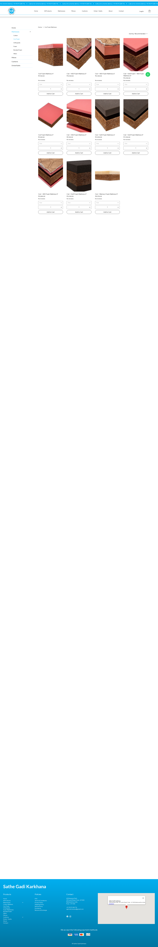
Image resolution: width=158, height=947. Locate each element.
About (5, 921)
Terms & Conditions (41, 900)
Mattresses (15, 32)
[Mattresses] (30, 32)
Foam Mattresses (8, 910)
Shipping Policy (39, 904)
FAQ (36, 898)
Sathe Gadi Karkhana (24, 886)
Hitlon (15, 53)
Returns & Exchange (41, 910)
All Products (7, 900)
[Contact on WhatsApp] (148, 74)
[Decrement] (39, 89)
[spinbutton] (50, 89)
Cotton (15, 35)
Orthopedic (16, 43)
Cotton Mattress (8, 904)
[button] (149, 11)
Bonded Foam (17, 50)
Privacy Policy (39, 902)
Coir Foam (16, 39)
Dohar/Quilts (16, 65)
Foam (15, 46)
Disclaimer (38, 908)
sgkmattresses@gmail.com (75, 909)
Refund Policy (39, 906)
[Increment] (61, 89)
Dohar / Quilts (7, 919)
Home (14, 28)
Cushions (15, 61)
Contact (5, 923)
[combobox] (50, 84)
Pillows (14, 57)
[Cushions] (22, 917)
